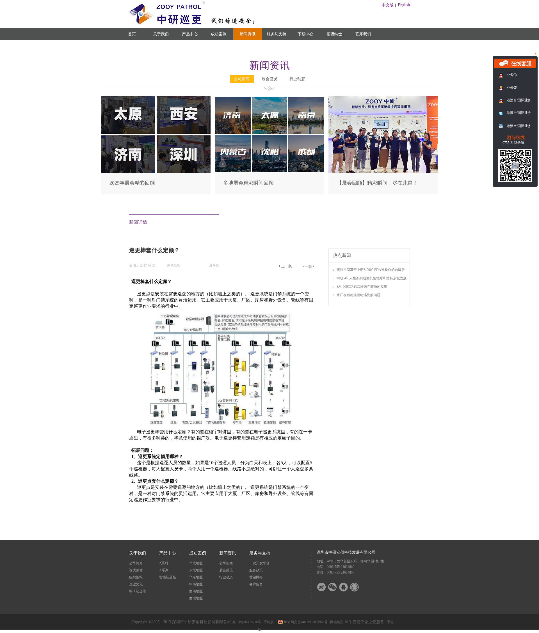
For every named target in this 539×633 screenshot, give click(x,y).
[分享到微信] (336, 587)
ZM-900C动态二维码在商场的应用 (362, 287)
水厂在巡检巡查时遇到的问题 (358, 295)
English (404, 5)
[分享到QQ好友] (347, 587)
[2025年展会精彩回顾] (156, 98)
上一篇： (285, 266)
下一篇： (307, 266)
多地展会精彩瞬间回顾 (248, 183)
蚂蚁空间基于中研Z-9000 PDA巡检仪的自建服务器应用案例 (371, 270)
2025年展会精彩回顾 (132, 183)
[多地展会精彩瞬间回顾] (269, 98)
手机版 (268, 622)
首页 (132, 34)
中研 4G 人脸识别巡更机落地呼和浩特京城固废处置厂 (371, 278)
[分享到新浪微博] (325, 587)
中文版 (388, 5)
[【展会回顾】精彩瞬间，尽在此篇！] (383, 98)
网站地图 (336, 622)
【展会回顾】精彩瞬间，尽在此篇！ (377, 183)
